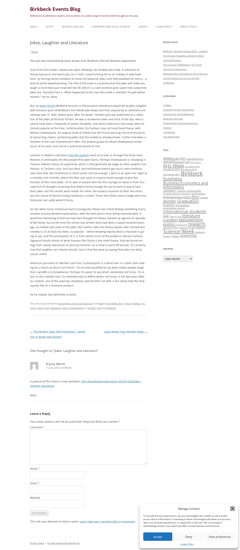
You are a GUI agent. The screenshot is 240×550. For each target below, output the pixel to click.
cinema (181, 191)
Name (35, 468)
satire (65, 308)
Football (204, 197)
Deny (188, 537)
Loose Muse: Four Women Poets (125, 331)
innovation (182, 205)
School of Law (187, 227)
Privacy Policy (188, 26)
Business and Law (72, 26)
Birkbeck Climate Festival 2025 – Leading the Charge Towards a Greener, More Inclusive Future (185, 56)
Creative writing (171, 193)
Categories (169, 132)
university (188, 235)
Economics (185, 194)
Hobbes (136, 303)
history (169, 205)
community (193, 191)
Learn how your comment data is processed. (107, 521)
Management (190, 219)
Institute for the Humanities (178, 109)
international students (184, 211)
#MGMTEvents (195, 159)
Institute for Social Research (178, 114)
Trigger (175, 236)
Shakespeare (76, 308)
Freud (127, 303)
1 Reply (34, 52)
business (172, 178)
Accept (158, 537)
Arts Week (173, 166)
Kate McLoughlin (78, 155)
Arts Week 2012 (114, 303)
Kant (47, 308)
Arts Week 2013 (192, 166)
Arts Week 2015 (188, 169)
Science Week (178, 231)
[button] (232, 508)
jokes (40, 308)
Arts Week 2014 (171, 169)
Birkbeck (192, 173)
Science (143, 26)
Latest (50, 26)
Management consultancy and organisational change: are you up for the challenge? (185, 78)
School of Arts (170, 227)
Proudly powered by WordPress (63, 543)
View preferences (220, 537)
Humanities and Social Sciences (111, 26)
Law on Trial (175, 216)
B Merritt (111, 308)
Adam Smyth (47, 105)
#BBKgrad (171, 158)
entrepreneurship (177, 197)
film (195, 197)
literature (56, 308)
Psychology (181, 225)
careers (169, 190)
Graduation (188, 201)
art (188, 162)
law (166, 216)
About (34, 26)
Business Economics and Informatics (185, 185)
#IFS (183, 159)
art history (196, 162)
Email (34, 483)
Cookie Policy (187, 544)
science (200, 227)
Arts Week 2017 (171, 174)
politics (169, 224)
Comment (37, 427)
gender (169, 201)
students (200, 232)
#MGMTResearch (174, 162)
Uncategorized (171, 136)
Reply (33, 395)
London (170, 219)
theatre (167, 236)
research (197, 224)
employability (198, 193)
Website (35, 497)
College (167, 105)
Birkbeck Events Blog (55, 9)
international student (174, 208)
